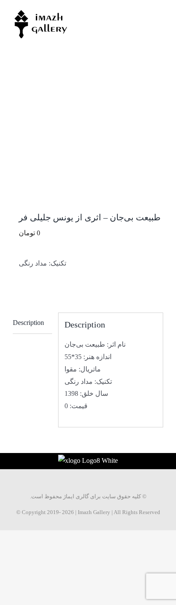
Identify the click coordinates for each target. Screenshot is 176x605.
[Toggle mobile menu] (159, 13)
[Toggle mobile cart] (144, 13)
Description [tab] (28, 322)
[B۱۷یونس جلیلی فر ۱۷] (88, 135)
